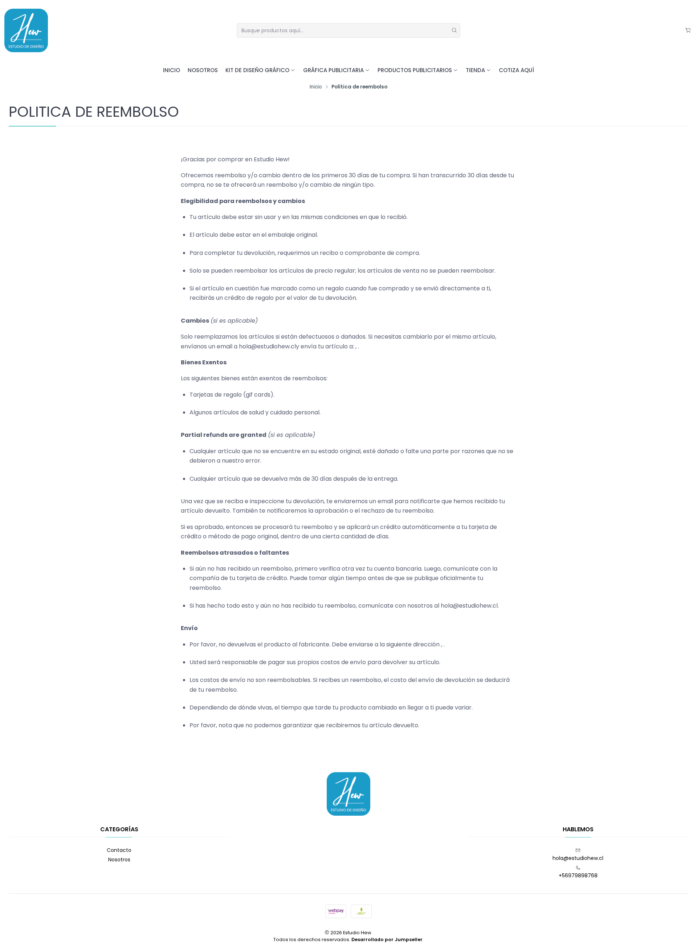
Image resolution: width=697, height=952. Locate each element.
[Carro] (688, 30)
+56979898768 (578, 875)
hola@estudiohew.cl (578, 858)
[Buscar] (454, 30)
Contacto (119, 850)
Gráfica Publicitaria (333, 70)
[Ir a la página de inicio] (26, 30)
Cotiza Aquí (516, 70)
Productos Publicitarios (415, 70)
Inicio (171, 70)
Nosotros (203, 70)
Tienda (475, 70)
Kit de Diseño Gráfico (257, 70)
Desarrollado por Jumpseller (387, 939)
